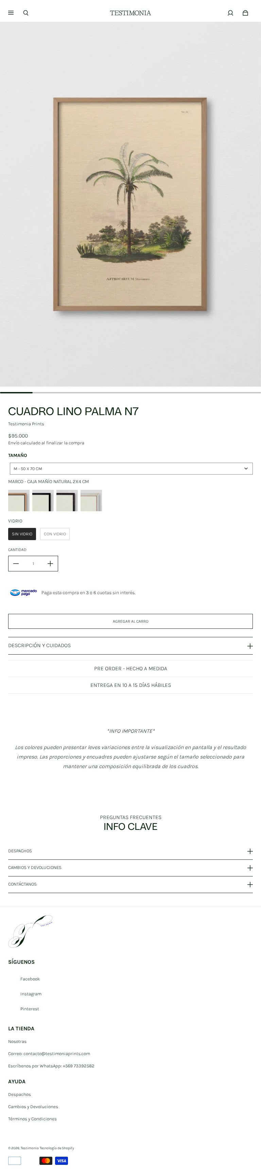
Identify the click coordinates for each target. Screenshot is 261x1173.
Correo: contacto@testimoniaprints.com (49, 1053)
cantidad (17, 549)
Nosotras (17, 1041)
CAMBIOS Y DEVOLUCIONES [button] (35, 867)
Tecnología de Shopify (57, 1148)
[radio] (19, 500)
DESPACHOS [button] (20, 851)
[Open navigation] (15, 12)
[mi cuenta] (230, 12)
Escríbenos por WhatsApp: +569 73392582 (51, 1065)
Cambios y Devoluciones (33, 1106)
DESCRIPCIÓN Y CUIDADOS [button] (39, 645)
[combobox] (131, 469)
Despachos (19, 1094)
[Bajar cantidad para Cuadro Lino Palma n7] (15, 563)
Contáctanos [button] (22, 884)
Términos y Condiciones (32, 1118)
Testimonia (30, 1148)
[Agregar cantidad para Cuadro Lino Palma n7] (50, 563)
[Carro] (245, 12)
